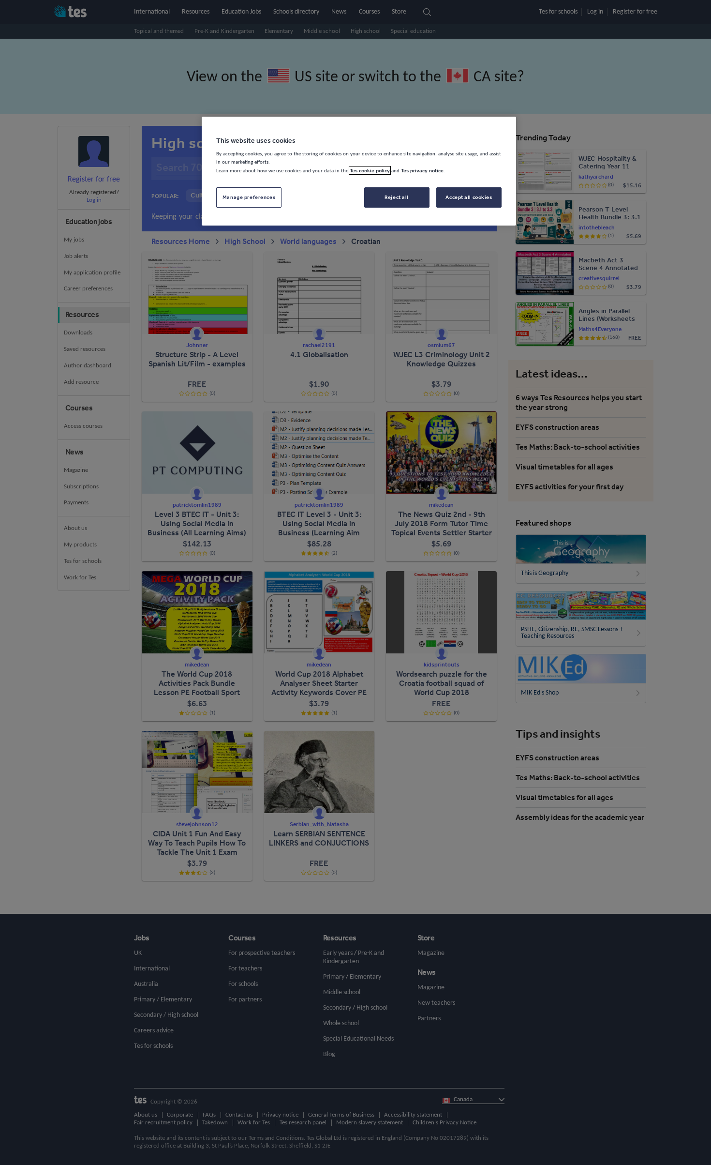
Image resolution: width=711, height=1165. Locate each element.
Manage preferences (248, 197)
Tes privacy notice (422, 170)
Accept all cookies (468, 197)
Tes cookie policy (370, 170)
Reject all (397, 197)
